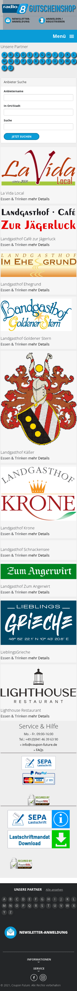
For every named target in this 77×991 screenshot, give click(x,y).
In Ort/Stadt (12, 106)
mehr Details (39, 199)
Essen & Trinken (14, 199)
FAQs (39, 750)
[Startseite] (38, 8)
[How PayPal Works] (39, 777)
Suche (8, 120)
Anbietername (13, 91)
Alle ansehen (54, 889)
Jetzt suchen (21, 136)
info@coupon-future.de (39, 744)
